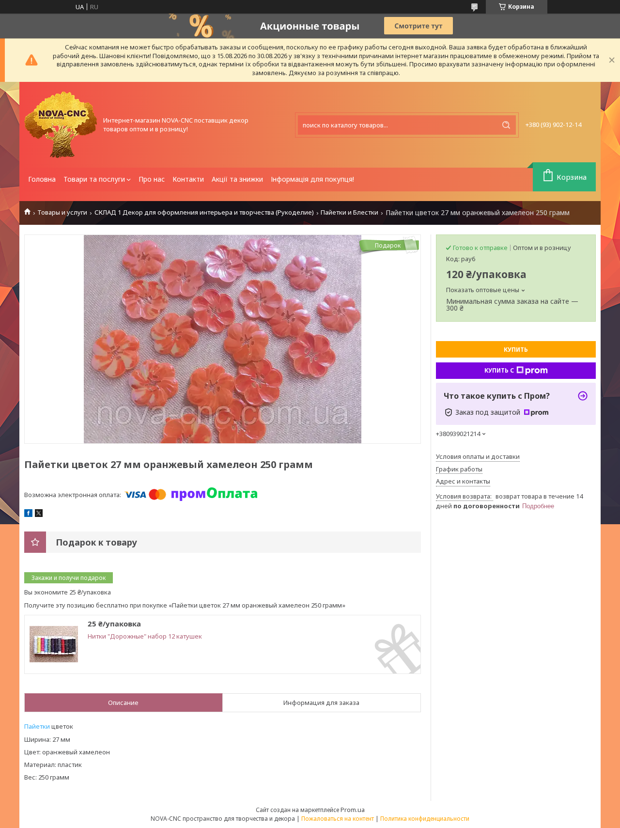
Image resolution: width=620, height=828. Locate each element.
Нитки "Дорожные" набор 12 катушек (145, 636)
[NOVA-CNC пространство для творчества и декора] (60, 125)
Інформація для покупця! (312, 179)
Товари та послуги (94, 179)
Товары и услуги (62, 212)
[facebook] (28, 514)
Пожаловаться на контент (337, 818)
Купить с (499, 370)
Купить (516, 349)
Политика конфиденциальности (424, 818)
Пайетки (37, 726)
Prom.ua (353, 809)
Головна (42, 179)
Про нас (152, 179)
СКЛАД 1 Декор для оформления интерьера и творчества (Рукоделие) (204, 212)
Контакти (188, 179)
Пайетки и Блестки (349, 212)
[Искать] (506, 125)
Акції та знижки (237, 179)
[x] (39, 514)
